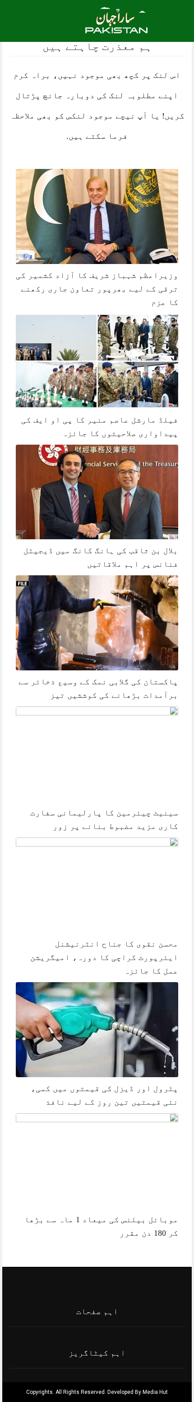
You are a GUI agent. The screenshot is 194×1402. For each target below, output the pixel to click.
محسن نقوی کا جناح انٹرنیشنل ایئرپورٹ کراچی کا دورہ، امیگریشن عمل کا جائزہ (104, 957)
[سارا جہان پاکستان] (117, 25)
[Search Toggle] (45, 19)
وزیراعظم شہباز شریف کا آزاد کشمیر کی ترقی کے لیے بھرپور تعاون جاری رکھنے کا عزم (97, 289)
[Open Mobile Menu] (175, 19)
